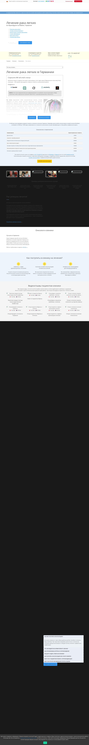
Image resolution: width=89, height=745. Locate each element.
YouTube (13, 296)
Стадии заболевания (15, 34)
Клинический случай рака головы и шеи (12, 186)
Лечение (14, 61)
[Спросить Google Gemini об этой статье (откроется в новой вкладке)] (14, 87)
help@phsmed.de (35, 55)
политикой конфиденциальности (28, 738)
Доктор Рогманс (64, 173)
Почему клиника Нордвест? (16, 30)
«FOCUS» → (25, 247)
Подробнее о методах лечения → (14, 221)
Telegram (57, 154)
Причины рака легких (15, 29)
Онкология (21, 61)
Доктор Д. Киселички (25, 177)
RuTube (19, 296)
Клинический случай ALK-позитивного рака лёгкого (64, 187)
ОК (45, 742)
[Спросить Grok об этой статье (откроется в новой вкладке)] (34, 87)
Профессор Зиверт (12, 177)
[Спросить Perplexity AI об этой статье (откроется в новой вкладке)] (45, 87)
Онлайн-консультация (44, 161)
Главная (8, 61)
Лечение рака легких (15, 37)
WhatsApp (51, 154)
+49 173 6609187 (41, 1)
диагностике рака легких (34, 103)
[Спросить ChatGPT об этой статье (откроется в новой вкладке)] (24, 88)
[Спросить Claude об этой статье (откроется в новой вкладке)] (57, 88)
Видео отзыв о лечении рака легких (18, 32)
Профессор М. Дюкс (38, 173)
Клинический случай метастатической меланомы (51, 187)
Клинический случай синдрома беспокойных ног (25, 187)
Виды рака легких (14, 35)
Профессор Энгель (51, 177)
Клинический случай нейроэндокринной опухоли (38, 187)
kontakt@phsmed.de (16, 55)
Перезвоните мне (69, 1)
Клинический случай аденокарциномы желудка (77, 187)
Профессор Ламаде (77, 173)
